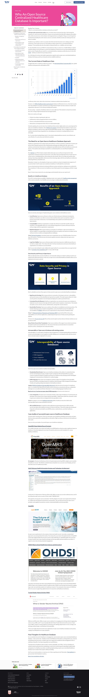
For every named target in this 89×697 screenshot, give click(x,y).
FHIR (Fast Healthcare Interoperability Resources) (43, 385)
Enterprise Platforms (11, 680)
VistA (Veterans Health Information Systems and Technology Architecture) (20, 54)
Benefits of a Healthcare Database (19, 37)
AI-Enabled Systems (11, 676)
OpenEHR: (17, 57)
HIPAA (40, 310)
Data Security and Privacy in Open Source (20, 40)
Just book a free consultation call (39, 249)
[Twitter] (80, 687)
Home (36, 2)
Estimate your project (79, 2)
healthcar (65, 178)
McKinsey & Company (51, 127)
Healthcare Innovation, (48, 400)
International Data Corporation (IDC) (63, 63)
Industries (28, 678)
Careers (46, 678)
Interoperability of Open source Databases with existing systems (19, 44)
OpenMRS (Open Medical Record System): (20, 51)
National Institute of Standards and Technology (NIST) (45, 313)
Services (44, 2)
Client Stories (29, 680)
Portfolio (49, 2)
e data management (72, 178)
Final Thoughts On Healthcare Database (19, 67)
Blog (53, 2)
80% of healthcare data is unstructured (44, 104)
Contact (46, 682)
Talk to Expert (68, 2)
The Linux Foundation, (36, 235)
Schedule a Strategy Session (69, 676)
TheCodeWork (70, 652)
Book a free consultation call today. (36, 656)
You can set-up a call (39, 318)
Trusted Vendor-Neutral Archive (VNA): (19, 64)
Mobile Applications (11, 678)
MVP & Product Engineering (13, 682)
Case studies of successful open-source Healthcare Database (20, 48)
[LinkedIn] (78, 687)
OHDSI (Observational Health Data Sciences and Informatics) (20, 61)
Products (40, 2)
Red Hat (32, 152)
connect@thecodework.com (13, 687)
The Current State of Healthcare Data (18, 31)
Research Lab (47, 676)
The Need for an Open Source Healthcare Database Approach (20, 34)
